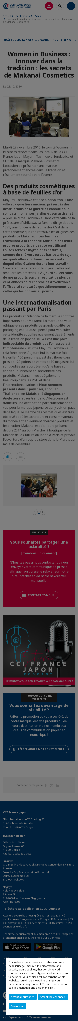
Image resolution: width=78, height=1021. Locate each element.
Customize (17, 1006)
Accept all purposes (22, 997)
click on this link (45, 987)
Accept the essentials (53, 997)
